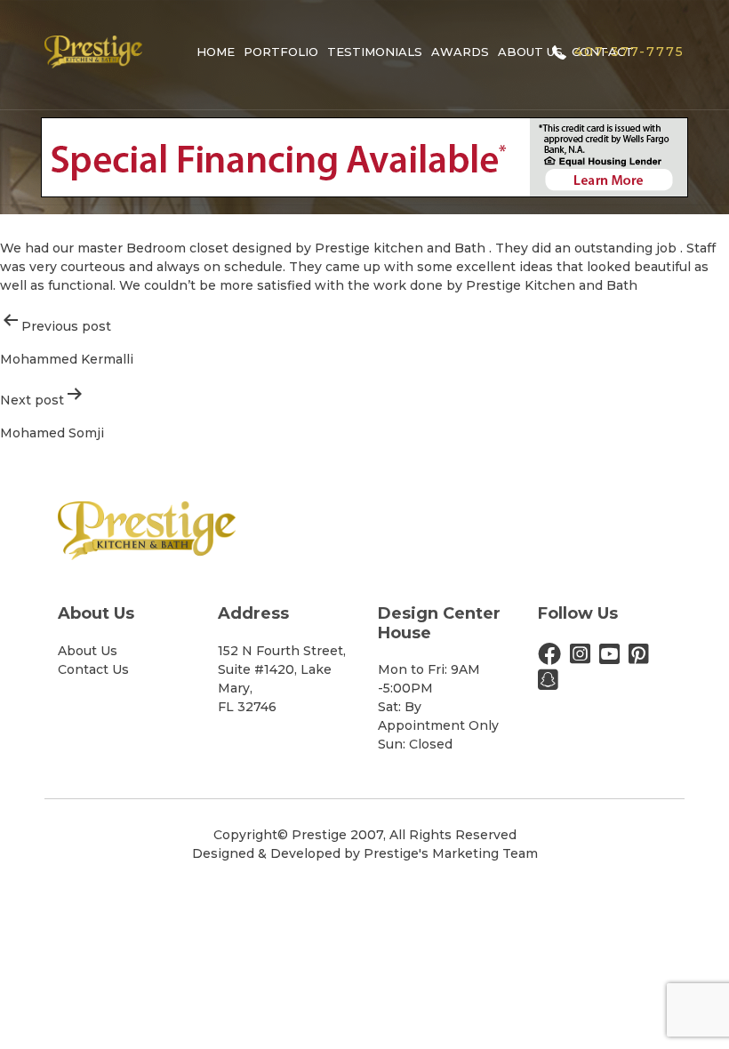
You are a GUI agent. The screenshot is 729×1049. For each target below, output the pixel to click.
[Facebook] (549, 658)
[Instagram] (580, 658)
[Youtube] (609, 658)
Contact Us (93, 669)
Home (215, 51)
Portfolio (281, 51)
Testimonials (374, 51)
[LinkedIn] (548, 684)
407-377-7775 (629, 52)
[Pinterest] (639, 658)
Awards (460, 51)
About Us (530, 51)
